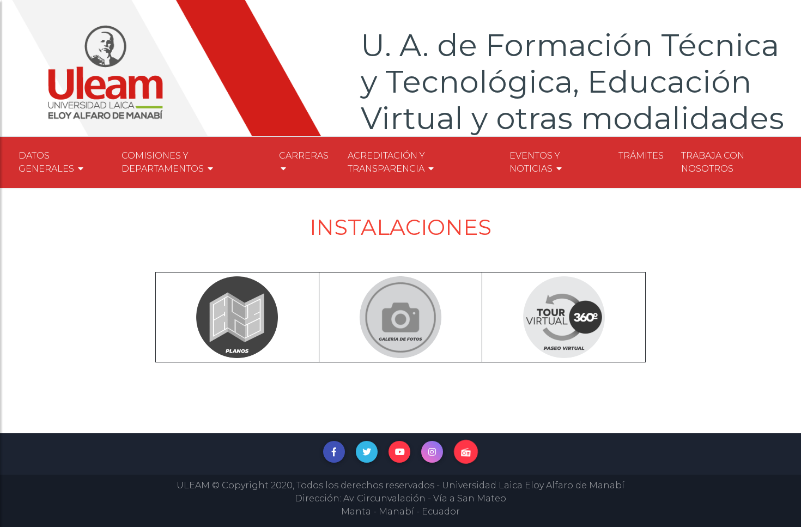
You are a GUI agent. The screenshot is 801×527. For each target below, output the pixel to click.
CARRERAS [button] (304, 155)
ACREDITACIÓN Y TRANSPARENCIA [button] (387, 162)
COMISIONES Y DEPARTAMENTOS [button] (164, 162)
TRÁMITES (641, 155)
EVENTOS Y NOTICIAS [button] (534, 162)
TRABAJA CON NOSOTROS (712, 162)
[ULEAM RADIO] (465, 452)
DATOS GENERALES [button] (47, 162)
